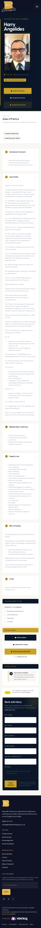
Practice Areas (7, 834)
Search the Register (9, 914)
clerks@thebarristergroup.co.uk (13, 825)
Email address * (10, 735)
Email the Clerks (18, 98)
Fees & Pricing (7, 861)
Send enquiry (11, 784)
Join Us (4, 857)
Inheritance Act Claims (12, 138)
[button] (20, 152)
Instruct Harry (18, 91)
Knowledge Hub (7, 840)
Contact (5, 867)
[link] (9, 6)
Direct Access (6, 837)
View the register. (26, 692)
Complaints (13, 924)
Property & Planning (11, 133)
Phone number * (10, 746)
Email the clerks (21, 645)
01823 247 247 (22, 657)
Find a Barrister (7, 854)
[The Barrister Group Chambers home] (5, 803)
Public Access (23, 924)
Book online (21, 638)
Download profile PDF (21, 652)
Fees (31, 924)
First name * (9, 715)
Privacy (4, 924)
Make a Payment (8, 864)
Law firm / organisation (13, 756)
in (4, 899)
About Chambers (8, 844)
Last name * (8, 725)
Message (8, 767)
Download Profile (19, 105)
